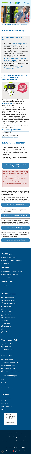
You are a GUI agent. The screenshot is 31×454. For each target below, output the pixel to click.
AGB (26, 437)
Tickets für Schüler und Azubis (12, 371)
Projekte (3, 385)
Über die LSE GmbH (6, 398)
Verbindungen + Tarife (9, 340)
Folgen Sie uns (7, 281)
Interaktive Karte (8, 326)
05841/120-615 (8, 103)
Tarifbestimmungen (8, 441)
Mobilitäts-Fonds (8, 332)
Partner (21, 437)
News (2, 379)
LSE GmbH (5, 268)
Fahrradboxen (7, 329)
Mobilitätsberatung (9, 297)
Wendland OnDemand (9, 300)
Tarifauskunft (7, 346)
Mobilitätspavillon (8, 254)
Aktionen (3, 382)
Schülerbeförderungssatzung (10, 137)
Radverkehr (7, 309)
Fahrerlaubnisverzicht (9, 368)
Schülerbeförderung (9, 349)
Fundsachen (4, 403)
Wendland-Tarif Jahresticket (11, 362)
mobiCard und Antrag (9, 365)
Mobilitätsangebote (9, 294)
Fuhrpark (3, 401)
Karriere (3, 409)
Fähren (6, 320)
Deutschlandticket (8, 359)
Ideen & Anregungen (6, 406)
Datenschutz (19, 433)
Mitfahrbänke (7, 323)
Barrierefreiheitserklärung (10, 437)
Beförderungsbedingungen (21, 441)
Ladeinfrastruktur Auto (10, 317)
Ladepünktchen (8, 314)
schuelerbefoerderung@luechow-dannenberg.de (14, 67)
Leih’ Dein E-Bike (8, 312)
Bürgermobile (7, 306)
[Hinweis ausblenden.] (27, 172)
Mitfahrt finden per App (10, 303)
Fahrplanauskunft (8, 343)
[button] (28, 2)
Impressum (11, 433)
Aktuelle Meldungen (9, 376)
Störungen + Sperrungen (7, 388)
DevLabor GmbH (20, 451)
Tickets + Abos (7, 356)
